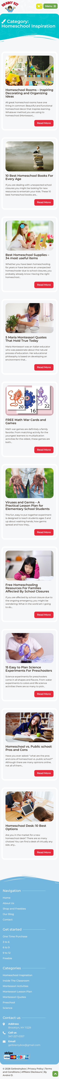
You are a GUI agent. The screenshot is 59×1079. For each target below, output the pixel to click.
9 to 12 (6, 952)
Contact (7, 919)
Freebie (7, 958)
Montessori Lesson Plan (17, 991)
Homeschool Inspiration (17, 975)
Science (7, 1007)
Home (6, 897)
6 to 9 (6, 947)
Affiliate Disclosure (31, 1072)
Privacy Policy (35, 1068)
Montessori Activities (15, 986)
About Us (8, 903)
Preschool (9, 1002)
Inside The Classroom (16, 980)
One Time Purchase (15, 936)
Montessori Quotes (14, 997)
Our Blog (8, 914)
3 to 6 (6, 941)
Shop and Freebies (14, 908)
